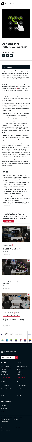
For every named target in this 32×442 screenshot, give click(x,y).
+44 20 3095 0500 (5, 377)
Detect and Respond (6, 388)
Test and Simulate (5, 385)
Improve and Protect (6, 392)
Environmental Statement (6, 417)
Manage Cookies (4, 421)
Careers (19, 395)
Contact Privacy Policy (16, 419)
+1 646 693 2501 (21, 377)
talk (17, 88)
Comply (2, 395)
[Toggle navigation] (29, 3)
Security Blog (4, 405)
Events (2, 411)
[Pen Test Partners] (13, 3)
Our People (19, 392)
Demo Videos (4, 408)
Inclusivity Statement (5, 419)
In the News (20, 388)
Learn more (9, 221)
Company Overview (21, 385)
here (27, 143)
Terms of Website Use (18, 417)
